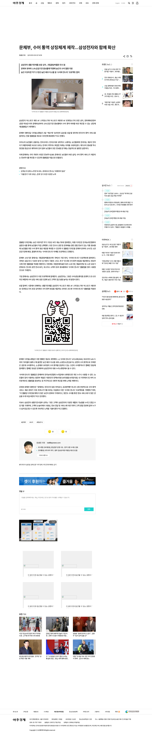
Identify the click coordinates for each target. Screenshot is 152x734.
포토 (87, 3)
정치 (63, 3)
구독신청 (25, 712)
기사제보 (46, 712)
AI (36, 3)
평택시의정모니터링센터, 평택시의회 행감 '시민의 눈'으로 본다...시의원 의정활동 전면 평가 (118, 204)
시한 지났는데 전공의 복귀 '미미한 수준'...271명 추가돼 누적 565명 (30, 635)
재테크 (49, 3)
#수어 (31, 422)
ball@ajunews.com (53, 443)
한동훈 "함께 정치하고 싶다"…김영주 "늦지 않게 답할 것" (84, 635)
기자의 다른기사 (43, 455)
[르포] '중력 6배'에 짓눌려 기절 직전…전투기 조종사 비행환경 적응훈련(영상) (57, 635)
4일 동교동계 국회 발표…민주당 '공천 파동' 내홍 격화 (30, 657)
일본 (124, 291)
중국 (30, 3)
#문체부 (23, 422)
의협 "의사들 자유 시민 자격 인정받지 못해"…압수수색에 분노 (84, 657)
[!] (132, 64)
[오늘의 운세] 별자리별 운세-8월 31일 (116, 211)
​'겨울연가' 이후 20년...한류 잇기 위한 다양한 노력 (38, 174)
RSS (116, 712)
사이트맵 (107, 712)
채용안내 (36, 712)
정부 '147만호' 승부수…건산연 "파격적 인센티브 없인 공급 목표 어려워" (118, 195)
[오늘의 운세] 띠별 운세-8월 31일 (115, 218)
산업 (42, 3)
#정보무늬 (40, 422)
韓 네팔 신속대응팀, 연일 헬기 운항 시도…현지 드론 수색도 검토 (58, 447)
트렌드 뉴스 (106, 64)
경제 (57, 3)
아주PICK (105, 240)
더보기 (111, 324)
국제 (80, 3)
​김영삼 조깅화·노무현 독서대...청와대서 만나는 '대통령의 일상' (43, 171)
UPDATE (128, 185)
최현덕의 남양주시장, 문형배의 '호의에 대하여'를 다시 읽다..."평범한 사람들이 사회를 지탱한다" (118, 226)
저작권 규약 (86, 712)
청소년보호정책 (73, 712)
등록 (89, 509)
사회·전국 (72, 3)
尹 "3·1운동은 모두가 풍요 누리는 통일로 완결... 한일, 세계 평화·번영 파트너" (56, 657)
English (117, 3)
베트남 (131, 291)
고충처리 (97, 712)
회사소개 (15, 712)
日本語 (123, 3)
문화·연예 (95, 3)
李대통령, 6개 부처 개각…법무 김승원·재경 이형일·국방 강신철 (57, 450)
